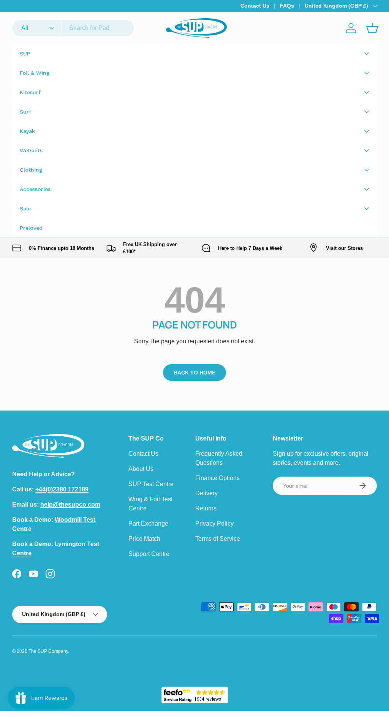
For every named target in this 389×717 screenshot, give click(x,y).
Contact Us (254, 6)
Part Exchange (148, 523)
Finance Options (217, 478)
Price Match (144, 538)
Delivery (206, 493)
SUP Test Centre (151, 484)
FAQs (287, 6)
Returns (206, 508)
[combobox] (73, 28)
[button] (372, 28)
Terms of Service (217, 538)
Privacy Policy (214, 523)
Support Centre (148, 554)
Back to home (194, 373)
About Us (140, 469)
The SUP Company (48, 651)
